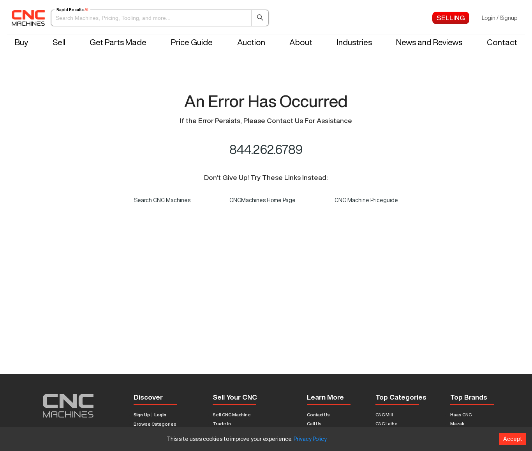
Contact (502, 42)
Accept (512, 439)
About (300, 42)
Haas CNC (461, 414)
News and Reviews (429, 42)
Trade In (222, 423)
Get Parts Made (118, 42)
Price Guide (192, 42)
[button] (159, 18)
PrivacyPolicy (310, 439)
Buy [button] (21, 42)
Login (160, 415)
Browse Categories (155, 424)
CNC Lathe (386, 423)
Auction (251, 42)
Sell (59, 42)
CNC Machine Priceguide (366, 200)
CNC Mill (384, 414)
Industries (354, 42)
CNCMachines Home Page (262, 200)
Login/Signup (499, 18)
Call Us (314, 423)
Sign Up (142, 415)
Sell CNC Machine (232, 414)
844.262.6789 (266, 149)
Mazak (457, 423)
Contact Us (318, 414)
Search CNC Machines (162, 200)
